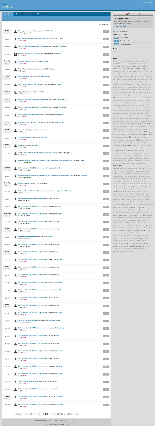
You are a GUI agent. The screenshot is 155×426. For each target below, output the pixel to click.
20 (54, 414)
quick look (124, 194)
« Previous (18, 414)
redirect (123, 199)
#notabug (137, 61)
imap (138, 139)
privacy (144, 191)
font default (122, 129)
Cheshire (45, 130)
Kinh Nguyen (50, 69)
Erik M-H (42, 92)
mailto (133, 163)
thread (129, 238)
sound (133, 223)
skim (144, 217)
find (145, 124)
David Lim (62, 38)
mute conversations (130, 176)
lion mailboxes (142, 150)
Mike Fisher (57, 54)
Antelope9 (58, 214)
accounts (128, 66)
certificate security (119, 87)
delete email (138, 103)
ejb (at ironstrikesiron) (65, 191)
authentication (139, 76)
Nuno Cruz (58, 259)
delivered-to (125, 105)
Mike (69, 153)
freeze (115, 132)
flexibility (131, 126)
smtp (144, 220)
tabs (114, 235)
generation (134, 132)
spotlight (121, 228)
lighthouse (129, 150)
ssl (126, 228)
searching (139, 210)
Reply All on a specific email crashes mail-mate (33, 38)
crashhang (122, 98)
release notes (117, 202)
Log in (144, 2)
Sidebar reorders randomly (26, 183)
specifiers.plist (146, 225)
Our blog (51, 421)
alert (148, 69)
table (148, 233)
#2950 (20, 162)
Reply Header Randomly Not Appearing (30, 84)
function (127, 132)
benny (57, 198)
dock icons (146, 108)
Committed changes (124, 41)
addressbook (130, 69)
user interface (135, 246)
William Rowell (50, 31)
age (144, 69)
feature (144, 121)
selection (139, 212)
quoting (138, 194)
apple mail (125, 71)
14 (32, 414)
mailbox (130, 158)
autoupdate (148, 76)
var (119, 249)
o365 (123, 181)
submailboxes (145, 230)
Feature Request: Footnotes (27, 69)
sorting (127, 223)
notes (149, 178)
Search (109, 14)
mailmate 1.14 (138, 160)
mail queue (123, 158)
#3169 (20, 40)
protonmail (116, 194)
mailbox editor (138, 158)
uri (119, 246)
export (132, 121)
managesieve (140, 163)
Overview (7, 14)
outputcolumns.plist (140, 184)
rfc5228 (135, 204)
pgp (146, 186)
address (145, 66)
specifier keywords (134, 225)
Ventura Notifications (24, 61)
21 (58, 414)
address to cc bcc (119, 69)
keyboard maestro (145, 145)
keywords (116, 148)
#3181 (20, 147)
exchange (116, 121)
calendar (116, 84)
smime (140, 220)
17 (43, 414)
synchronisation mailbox (132, 233)
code (143, 89)
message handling (142, 166)
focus (136, 126)
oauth (128, 181)
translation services (135, 240)
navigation (141, 176)
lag (121, 148)
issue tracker (127, 142)
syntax (143, 233)
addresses (138, 69)
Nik (46, 183)
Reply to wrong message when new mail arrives (33, 46)
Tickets (17, 14)
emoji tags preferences (129, 116)
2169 (139, 63)
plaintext (131, 189)
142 (67, 414)
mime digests (129, 171)
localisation (117, 153)
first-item (116, 126)
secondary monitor (125, 212)
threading (135, 238)
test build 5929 (125, 235)
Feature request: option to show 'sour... (30, 381)
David (55, 381)
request (117, 204)
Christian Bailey (45, 76)
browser (135, 82)
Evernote (21, 145)
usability (126, 246)
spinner (115, 228)
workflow (116, 251)
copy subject (131, 95)
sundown (116, 233)
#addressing (117, 61)
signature (121, 217)
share (144, 215)
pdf (127, 186)
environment (140, 118)
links (135, 150)
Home (115, 52)
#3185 (20, 48)
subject (122, 230)
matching (126, 166)
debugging (140, 100)
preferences (143, 189)
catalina (146, 84)
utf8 (146, 246)
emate (119, 116)
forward (145, 129)
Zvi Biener (84, 176)
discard (147, 105)
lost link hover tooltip (24, 130)
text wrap (123, 238)
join (138, 142)
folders (115, 129)
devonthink (133, 105)
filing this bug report (136, 124)
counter (143, 95)
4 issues (144, 63)
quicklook (132, 194)
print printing (123, 191)
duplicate (133, 113)
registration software (143, 199)
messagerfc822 (143, 168)
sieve (115, 217)
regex (128, 199)
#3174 (20, 254)
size (140, 217)
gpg (118, 134)
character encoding (145, 87)
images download (129, 140)
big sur (130, 79)
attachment (120, 76)
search (132, 207)
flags (125, 126)
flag (121, 126)
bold (118, 82)
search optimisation (128, 210)
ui (127, 243)
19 (50, 414)
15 (35, 414)
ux (149, 246)
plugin (137, 189)
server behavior (128, 215)
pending (131, 186)
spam (144, 223)
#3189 (20, 56)
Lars (56, 252)
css (128, 98)
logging (124, 153)
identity (145, 137)
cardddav (139, 84)
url (122, 246)
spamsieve (116, 225)
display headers (124, 108)
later (134, 148)
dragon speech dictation (121, 113)
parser (150, 184)
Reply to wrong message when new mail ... (31, 115)
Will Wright (58, 313)
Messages (29, 14)
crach (148, 95)
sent (120, 215)
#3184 (20, 124)
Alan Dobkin (63, 46)
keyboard (135, 145)
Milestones (39, 14)
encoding (141, 116)
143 (72, 414)
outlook (130, 184)
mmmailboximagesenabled (133, 173)
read (114, 196)
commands (123, 92)
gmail (146, 131)
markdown (117, 165)
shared (149, 215)
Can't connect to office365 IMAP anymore (31, 252)
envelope (132, 118)
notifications (117, 181)
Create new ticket (134, 14)
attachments (129, 76)
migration (121, 171)
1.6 (122, 63)
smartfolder (123, 220)
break (130, 82)
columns (116, 92)
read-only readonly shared (125, 196)
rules (146, 204)
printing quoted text (134, 191)
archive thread (122, 74)
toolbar (120, 240)
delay (126, 103)
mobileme (146, 173)
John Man (58, 168)
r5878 (143, 194)
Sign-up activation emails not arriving (30, 122)
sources (138, 223)
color (147, 89)
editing (147, 113)
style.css (116, 230)
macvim (115, 158)
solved (122, 223)
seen (133, 212)
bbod (114, 79)
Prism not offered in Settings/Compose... (31, 54)
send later (146, 212)
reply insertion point (141, 202)
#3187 (20, 86)
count (138, 95)
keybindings (126, 145)
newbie (138, 178)
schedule (125, 207)
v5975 (115, 249)
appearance (117, 71)
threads (141, 238)
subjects (129, 230)
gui (128, 134)
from (119, 132)
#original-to (145, 61)
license (143, 148)
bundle (145, 82)
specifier (124, 225)
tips (146, 238)
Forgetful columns (24, 76)
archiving (143, 74)
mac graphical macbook (125, 155)
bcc (118, 79)
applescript (133, 71)
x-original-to (124, 251)
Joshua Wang (59, 328)
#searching (116, 63)
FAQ (56, 421)
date (125, 100)
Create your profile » (120, 26)
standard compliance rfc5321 (137, 228)
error (146, 118)
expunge (138, 121)
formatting (139, 129)
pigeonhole (123, 189)
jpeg (141, 142)
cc (150, 84)
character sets (131, 89)
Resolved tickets (123, 44)
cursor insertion (135, 98)
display (115, 108)
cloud (139, 89)
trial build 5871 (147, 240)
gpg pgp (123, 134)
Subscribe (105, 24)
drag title (139, 110)
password (122, 186)
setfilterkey (137, 215)
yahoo (131, 251)
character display (132, 87)
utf (143, 246)
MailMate (7, 6)
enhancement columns (120, 118)
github (141, 132)
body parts (136, 79)
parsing (115, 186)
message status (132, 168)
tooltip (126, 240)
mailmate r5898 (125, 163)
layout (138, 148)
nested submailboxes (128, 178)
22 (62, 414)
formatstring (131, 129)
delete (131, 103)
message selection (119, 168)
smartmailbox (132, 220)
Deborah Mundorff (54, 320)
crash (115, 97)
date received (131, 100)
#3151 (20, 33)
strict (150, 228)
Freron (5, 4)
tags (118, 235)
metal (115, 171)
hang (139, 134)
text (143, 235)
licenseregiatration (119, 150)
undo (130, 243)
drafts (133, 110)
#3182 (20, 132)
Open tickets (121, 37)
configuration (117, 95)
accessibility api (118, 66)
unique (141, 243)
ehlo (114, 116)
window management (139, 249)
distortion (139, 108)
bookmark (124, 82)
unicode (135, 243)
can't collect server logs (127, 84)
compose (131, 92)
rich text (141, 204)
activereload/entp (41, 421)
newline (144, 178)
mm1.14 (120, 173)
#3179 (20, 185)
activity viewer (136, 66)
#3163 (20, 155)
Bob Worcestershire (58, 122)
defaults (121, 103)
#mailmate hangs (127, 61)
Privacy (64, 421)
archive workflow (133, 74)
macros (145, 155)
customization (146, 98)
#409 (19, 71)
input (120, 142)
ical (134, 137)
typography (121, 243)
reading (137, 196)
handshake (133, 134)
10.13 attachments (130, 63)
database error (118, 100)
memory (132, 166)
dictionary (141, 105)
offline (133, 181)
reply (132, 201)
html (130, 137)
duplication (140, 113)
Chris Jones (59, 396)
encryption (148, 115)
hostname (125, 137)
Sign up (150, 2)
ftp (123, 132)
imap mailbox (145, 140)
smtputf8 (116, 223)
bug (140, 81)
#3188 (20, 63)
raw (147, 194)
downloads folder (124, 110)
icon (138, 137)
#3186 (20, 78)
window (129, 249)
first (148, 124)
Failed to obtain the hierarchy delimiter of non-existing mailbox (38, 153)
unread (146, 243)
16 (39, 414)
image (115, 140)
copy (124, 95)
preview (115, 191)
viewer (123, 249)
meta (151, 168)
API (60, 421)
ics (141, 137)
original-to (124, 184)
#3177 (20, 383)
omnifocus (139, 181)
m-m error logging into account (137, 153)
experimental (125, 121)
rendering (126, 202)
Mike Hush (44, 61)
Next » (78, 414)
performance (139, 186)
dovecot (115, 110)
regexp (134, 199)
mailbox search (122, 160)
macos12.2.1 (138, 155)
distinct (132, 108)
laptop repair (127, 148)
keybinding (116, 145)
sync (121, 233)
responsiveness (126, 204)
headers (145, 134)
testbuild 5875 (136, 235)
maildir (130, 160)
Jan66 (36, 145)
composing (139, 92)
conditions (147, 92)
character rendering (119, 89)
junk (145, 142)
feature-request (124, 124)
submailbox (136, 230)
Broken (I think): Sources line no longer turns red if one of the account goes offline (44, 160)
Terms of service (72, 421)
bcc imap (124, 79)
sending (115, 215)
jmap (134, 142)
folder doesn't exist (145, 126)
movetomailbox (118, 176)
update (115, 246)
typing (115, 243)
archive (140, 71)
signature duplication (131, 217)
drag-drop (146, 110)
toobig (115, 240)
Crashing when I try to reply (27, 31)
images (120, 140)
